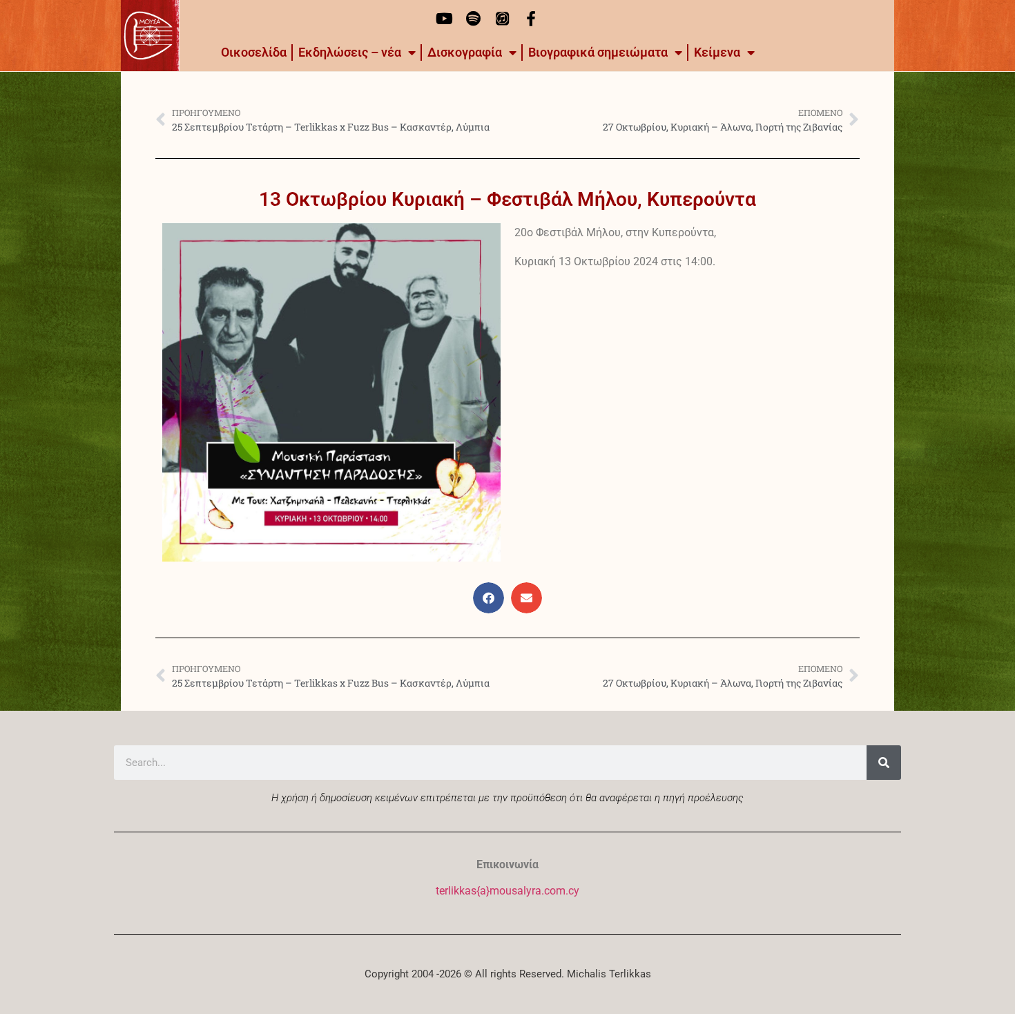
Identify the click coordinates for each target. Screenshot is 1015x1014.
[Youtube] (444, 18)
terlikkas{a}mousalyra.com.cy (507, 890)
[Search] (884, 762)
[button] (488, 597)
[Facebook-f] (531, 18)
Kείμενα (717, 52)
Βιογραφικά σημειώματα (598, 52)
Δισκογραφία (464, 52)
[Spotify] (473, 18)
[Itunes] (502, 18)
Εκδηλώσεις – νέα (349, 52)
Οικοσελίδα (254, 52)
